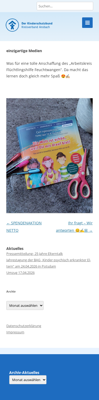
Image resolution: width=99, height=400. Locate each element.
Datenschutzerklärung (23, 325)
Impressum (15, 332)
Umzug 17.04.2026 (20, 272)
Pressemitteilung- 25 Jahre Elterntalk (34, 253)
